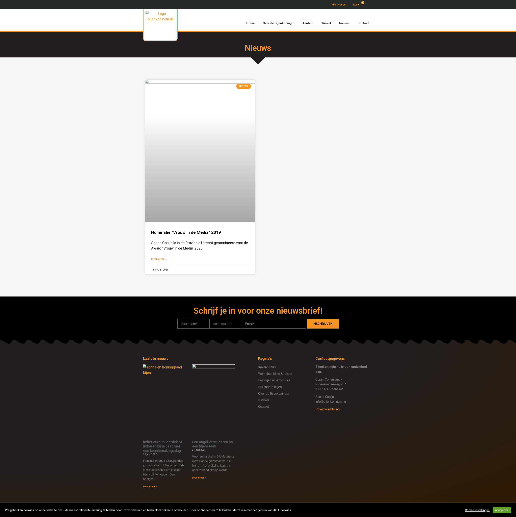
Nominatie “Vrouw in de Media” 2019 (186, 232)
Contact (363, 23)
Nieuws (344, 23)
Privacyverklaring (327, 409)
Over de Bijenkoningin (278, 23)
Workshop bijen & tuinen (275, 374)
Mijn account (339, 4)
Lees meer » (158, 259)
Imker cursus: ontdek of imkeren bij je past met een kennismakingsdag (162, 446)
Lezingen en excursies (274, 380)
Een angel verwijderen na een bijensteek (212, 444)
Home (250, 23)
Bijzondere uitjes (270, 387)
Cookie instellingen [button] (477, 510)
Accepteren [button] (502, 510)
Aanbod (307, 23)
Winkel (326, 23)
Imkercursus (267, 367)
